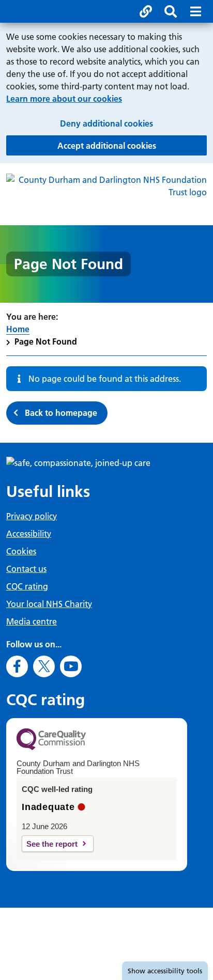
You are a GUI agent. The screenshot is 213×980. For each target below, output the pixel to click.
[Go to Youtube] (71, 666)
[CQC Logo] (51, 747)
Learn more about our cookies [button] (64, 99)
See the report (52, 843)
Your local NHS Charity (49, 604)
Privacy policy (31, 516)
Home (17, 329)
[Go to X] (44, 666)
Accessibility (28, 533)
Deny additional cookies (133, 123)
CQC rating (27, 586)
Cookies (21, 551)
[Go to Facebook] (17, 666)
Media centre (31, 621)
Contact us (26, 569)
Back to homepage (61, 413)
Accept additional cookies (132, 145)
